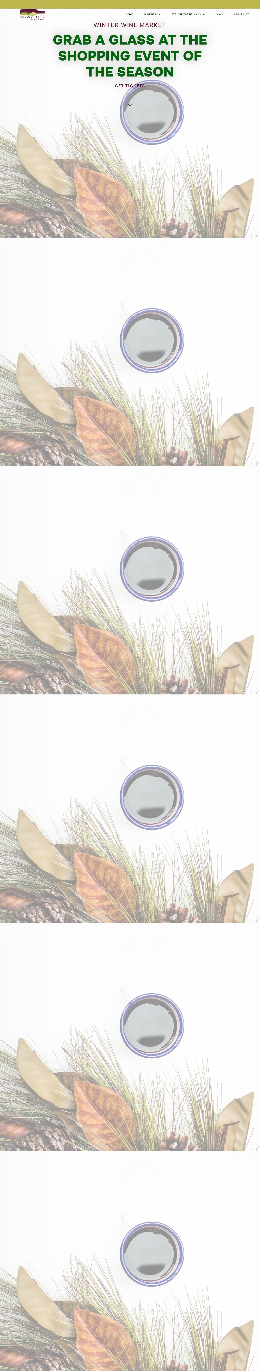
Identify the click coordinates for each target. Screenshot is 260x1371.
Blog (219, 14)
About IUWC (242, 14)
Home (129, 14)
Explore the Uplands (186, 14)
